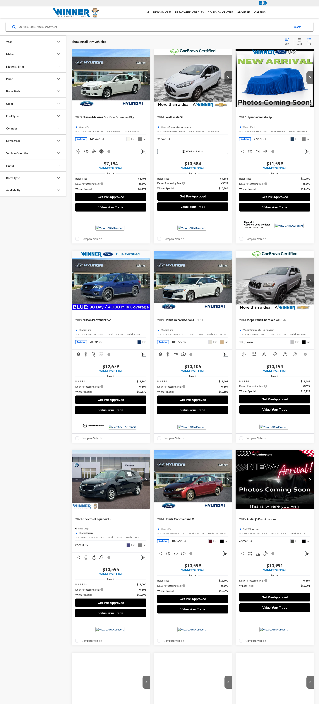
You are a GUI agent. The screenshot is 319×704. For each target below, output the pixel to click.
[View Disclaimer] (109, 151)
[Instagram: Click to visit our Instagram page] (265, 3)
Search (297, 26)
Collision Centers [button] (220, 12)
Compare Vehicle (92, 239)
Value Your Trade (110, 207)
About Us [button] (244, 12)
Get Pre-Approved (111, 197)
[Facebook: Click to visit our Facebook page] (260, 3)
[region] (110, 184)
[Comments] (143, 151)
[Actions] (143, 117)
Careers (260, 12)
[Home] (148, 12)
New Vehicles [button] (162, 12)
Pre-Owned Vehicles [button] (189, 12)
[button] (146, 77)
